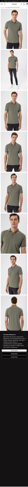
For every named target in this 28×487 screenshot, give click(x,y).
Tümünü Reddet (14, 353)
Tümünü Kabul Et (14, 350)
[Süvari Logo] (14, 4)
